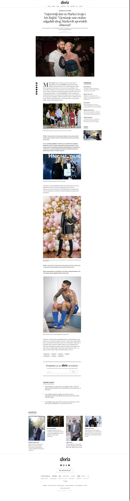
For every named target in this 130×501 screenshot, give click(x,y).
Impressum (45, 485)
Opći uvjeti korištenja (69, 485)
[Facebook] (61, 465)
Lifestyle (63, 6)
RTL (50, 88)
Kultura (73, 6)
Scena (49, 6)
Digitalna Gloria (66, 470)
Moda (53, 6)
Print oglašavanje (79, 485)
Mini (68, 6)
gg (76, 6)
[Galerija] (65, 56)
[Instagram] (63, 465)
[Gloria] (65, 2)
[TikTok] (66, 465)
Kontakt (85, 485)
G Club (80, 6)
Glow (58, 6)
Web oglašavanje (60, 485)
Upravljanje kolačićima (65, 488)
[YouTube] (69, 465)
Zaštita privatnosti (52, 485)
